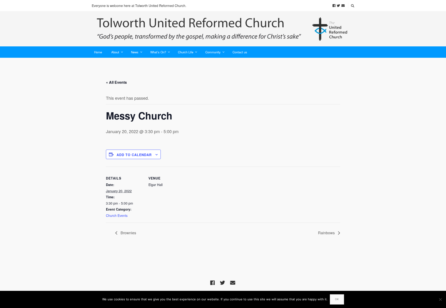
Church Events (117, 215)
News (134, 52)
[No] (440, 299)
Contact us (240, 52)
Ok (337, 299)
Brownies (128, 232)
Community (213, 52)
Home (98, 52)
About (115, 52)
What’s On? (158, 52)
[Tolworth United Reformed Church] (223, 29)
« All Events (116, 82)
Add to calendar (134, 154)
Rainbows (327, 232)
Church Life (185, 52)
